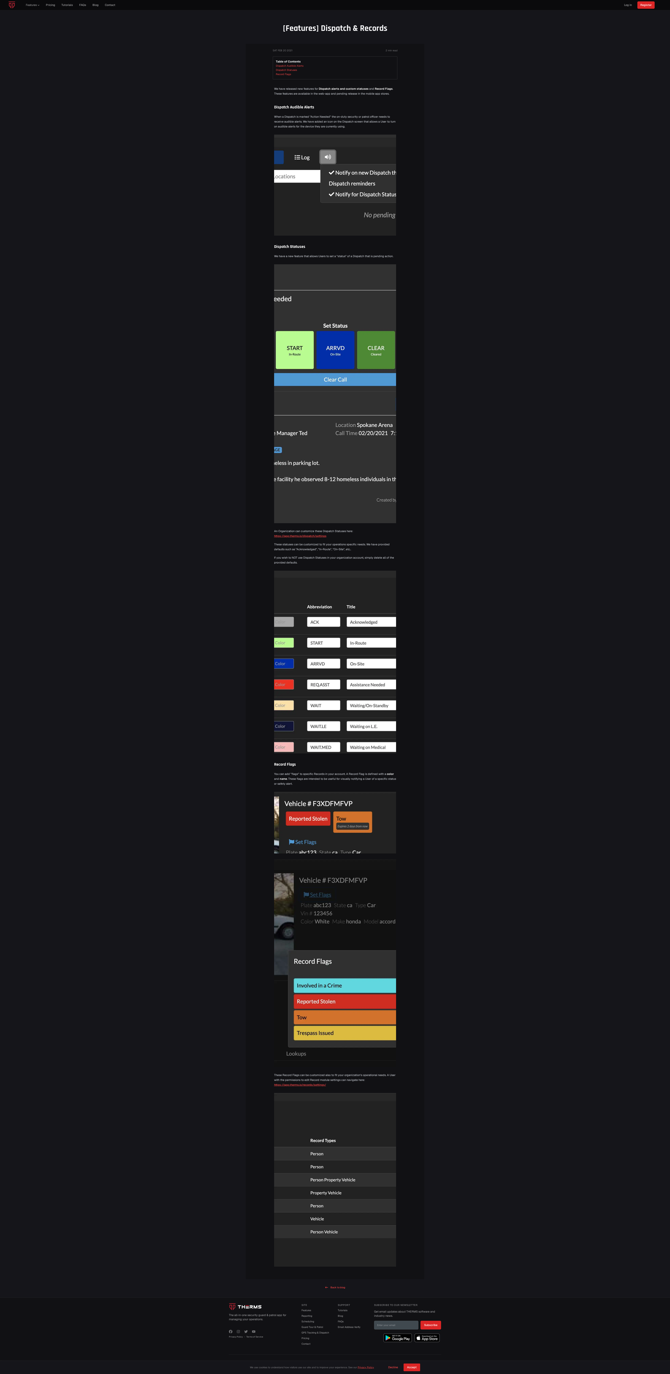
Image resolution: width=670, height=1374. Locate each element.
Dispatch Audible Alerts (289, 65)
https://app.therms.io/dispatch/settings (300, 536)
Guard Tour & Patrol (312, 1327)
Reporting (307, 1315)
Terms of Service (254, 1336)
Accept (412, 1367)
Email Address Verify (349, 1327)
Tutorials (342, 1310)
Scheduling (308, 1321)
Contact (306, 1343)
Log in (628, 5)
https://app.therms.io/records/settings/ (300, 1085)
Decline (393, 1367)
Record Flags (283, 74)
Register (646, 5)
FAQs (341, 1321)
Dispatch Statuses (286, 70)
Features (306, 1310)
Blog (340, 1315)
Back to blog (337, 1287)
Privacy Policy (236, 1336)
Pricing (305, 1338)
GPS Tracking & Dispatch (315, 1332)
